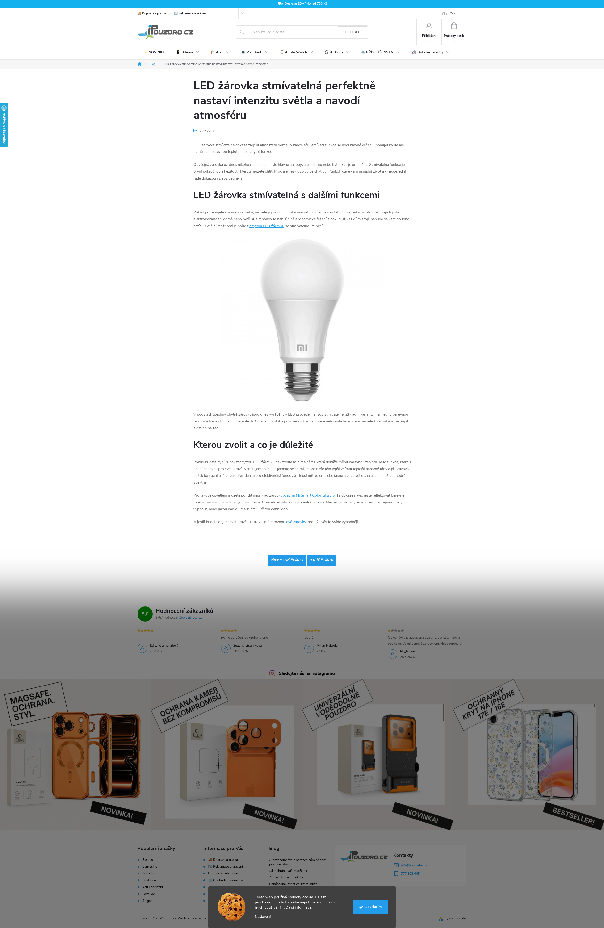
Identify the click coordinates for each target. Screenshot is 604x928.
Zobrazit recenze (190, 617)
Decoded (148, 873)
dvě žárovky (296, 521)
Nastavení (263, 917)
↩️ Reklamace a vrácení (190, 13)
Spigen (147, 901)
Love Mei (148, 894)
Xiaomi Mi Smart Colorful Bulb (309, 495)
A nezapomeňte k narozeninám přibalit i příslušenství (298, 862)
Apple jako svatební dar (286, 877)
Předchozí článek (287, 560)
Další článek (321, 560)
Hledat (352, 32)
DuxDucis (149, 880)
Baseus (147, 860)
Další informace (299, 907)
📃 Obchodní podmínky (225, 880)
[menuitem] (154, 52)
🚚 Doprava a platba (152, 13)
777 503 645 (410, 873)
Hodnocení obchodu (223, 873)
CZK (453, 13)
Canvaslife (149, 867)
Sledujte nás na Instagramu (307, 673)
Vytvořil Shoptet (455, 918)
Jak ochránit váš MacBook (288, 871)
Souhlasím (373, 906)
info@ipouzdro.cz (414, 865)
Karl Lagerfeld (152, 887)
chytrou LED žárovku (266, 226)
